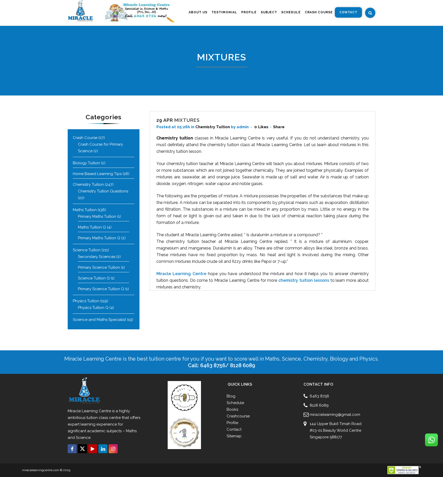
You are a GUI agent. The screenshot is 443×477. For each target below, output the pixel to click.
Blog (231, 396)
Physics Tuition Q (93, 307)
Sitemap (234, 436)
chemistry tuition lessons (303, 280)
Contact (234, 429)
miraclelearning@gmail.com (335, 414)
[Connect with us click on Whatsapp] (431, 439)
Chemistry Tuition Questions (103, 191)
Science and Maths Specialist (99, 319)
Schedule (235, 402)
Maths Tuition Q (92, 227)
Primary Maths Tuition (97, 216)
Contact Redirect (106, 457)
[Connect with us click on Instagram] (113, 448)
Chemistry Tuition (88, 184)
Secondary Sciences (96, 256)
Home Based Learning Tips (97, 173)
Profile (232, 422)
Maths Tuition (85, 210)
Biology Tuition (86, 163)
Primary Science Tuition (99, 267)
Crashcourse (238, 416)
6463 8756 (319, 396)
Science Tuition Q (94, 278)
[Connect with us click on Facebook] (72, 448)
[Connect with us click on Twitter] (82, 448)
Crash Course (85, 137)
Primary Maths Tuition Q (99, 238)
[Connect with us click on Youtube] (92, 448)
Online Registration (81, 457)
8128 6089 (319, 405)
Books (232, 409)
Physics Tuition (86, 301)
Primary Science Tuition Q (101, 289)
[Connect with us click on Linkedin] (102, 448)
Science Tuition (86, 250)
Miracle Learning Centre (181, 273)
